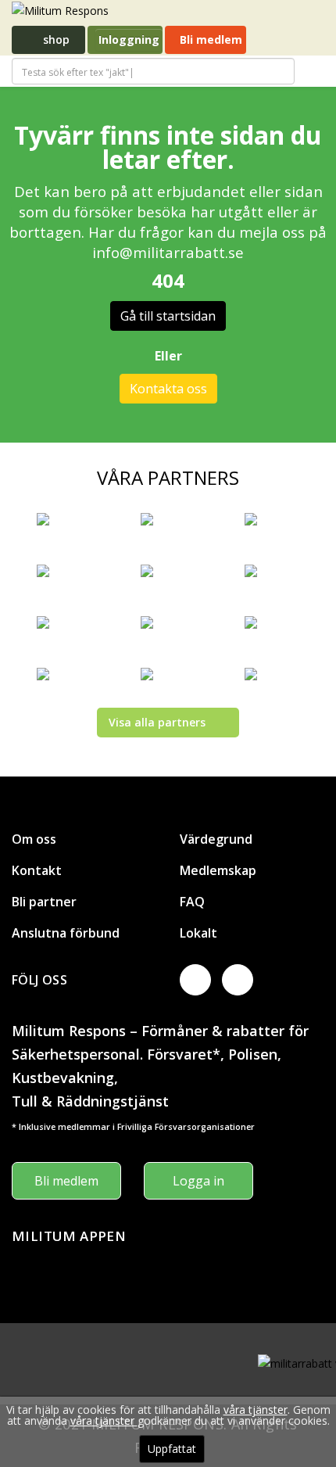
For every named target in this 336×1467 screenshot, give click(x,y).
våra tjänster (255, 1409)
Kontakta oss (168, 388)
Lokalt (198, 933)
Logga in (198, 1180)
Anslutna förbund (66, 933)
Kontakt (37, 870)
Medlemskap (218, 870)
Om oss (34, 839)
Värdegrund (216, 839)
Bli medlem (209, 39)
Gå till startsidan (168, 316)
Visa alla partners (157, 722)
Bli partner (44, 901)
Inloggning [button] (128, 39)
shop (55, 39)
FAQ (192, 901)
